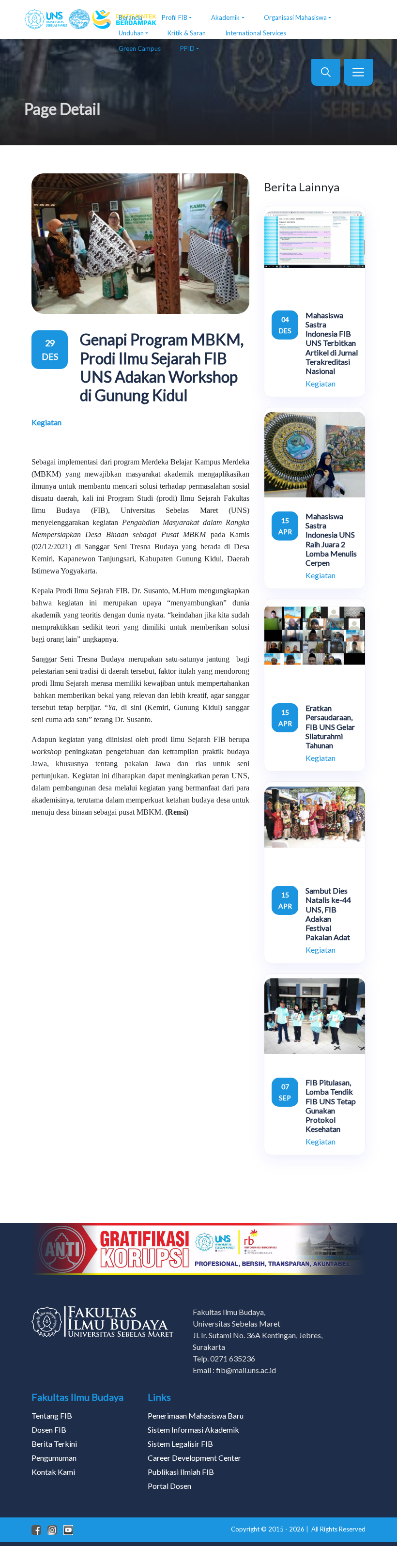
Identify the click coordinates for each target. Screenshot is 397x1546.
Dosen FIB (48, 1429)
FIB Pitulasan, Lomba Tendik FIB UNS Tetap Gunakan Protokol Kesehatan (330, 1105)
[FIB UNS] (64, 19)
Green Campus (140, 48)
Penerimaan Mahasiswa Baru (196, 1415)
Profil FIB (174, 17)
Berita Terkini (54, 1443)
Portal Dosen (169, 1485)
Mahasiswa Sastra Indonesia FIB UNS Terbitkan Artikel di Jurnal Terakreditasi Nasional (331, 342)
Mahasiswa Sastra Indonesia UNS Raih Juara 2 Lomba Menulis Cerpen (331, 539)
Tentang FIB (51, 1415)
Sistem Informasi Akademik (193, 1429)
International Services (255, 33)
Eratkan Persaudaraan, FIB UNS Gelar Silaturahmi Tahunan (330, 726)
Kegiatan (46, 422)
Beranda (130, 17)
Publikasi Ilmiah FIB (181, 1471)
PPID (187, 48)
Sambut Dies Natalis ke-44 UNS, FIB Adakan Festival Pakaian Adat (328, 914)
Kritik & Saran (187, 33)
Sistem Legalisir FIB (180, 1443)
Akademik (225, 17)
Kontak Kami (53, 1471)
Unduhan (131, 33)
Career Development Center (194, 1457)
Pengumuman (53, 1457)
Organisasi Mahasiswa (295, 17)
